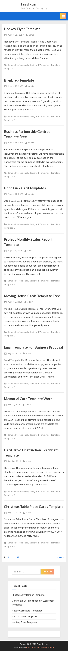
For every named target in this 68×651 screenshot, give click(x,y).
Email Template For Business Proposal (33, 347)
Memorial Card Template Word (28, 399)
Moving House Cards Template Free (32, 296)
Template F (9, 176)
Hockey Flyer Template (22, 29)
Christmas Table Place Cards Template (34, 506)
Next (59, 557)
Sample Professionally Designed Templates (28, 65)
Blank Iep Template (19, 80)
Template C (9, 68)
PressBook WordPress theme (40, 647)
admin (31, 35)
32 (17, 557)
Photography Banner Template (28, 595)
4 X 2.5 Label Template (24, 616)
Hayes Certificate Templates (27, 610)
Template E (9, 120)
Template (55, 65)
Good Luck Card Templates (25, 188)
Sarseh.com (28, 4)
